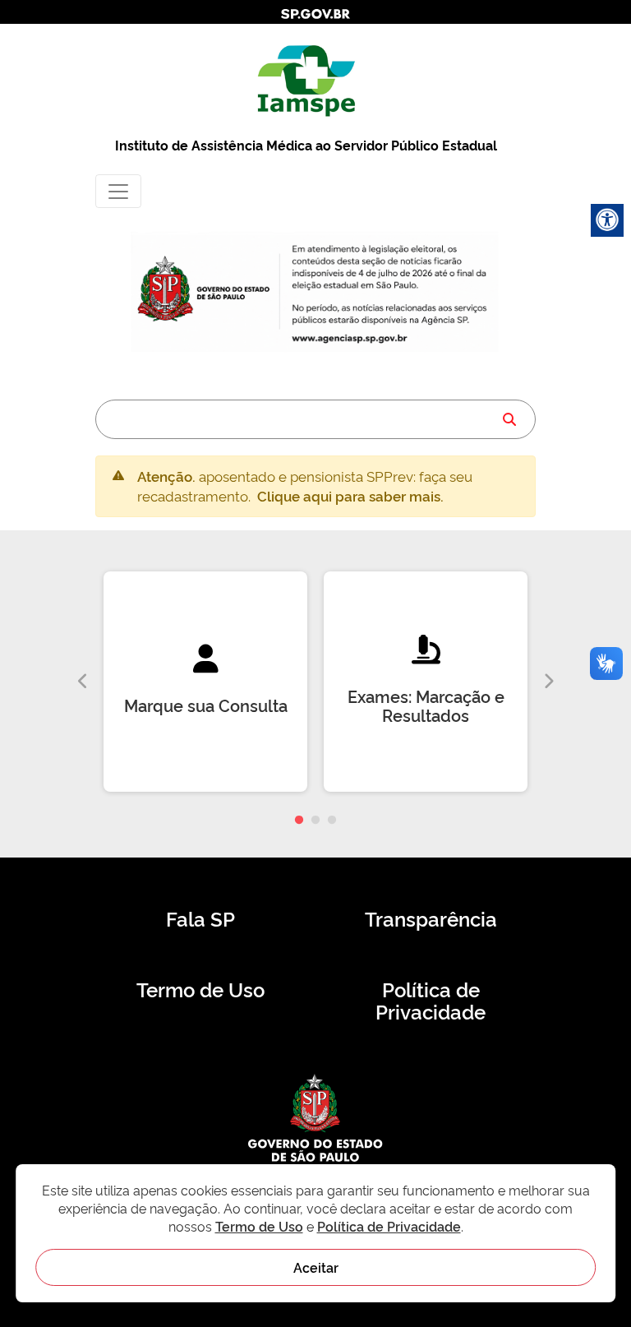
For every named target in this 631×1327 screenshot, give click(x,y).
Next (548, 681)
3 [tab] (332, 820)
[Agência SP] (351, 339)
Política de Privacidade (430, 1001)
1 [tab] (299, 820)
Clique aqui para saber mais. (350, 495)
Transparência (431, 918)
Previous (83, 681)
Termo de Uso (200, 989)
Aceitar (316, 1267)
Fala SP (200, 918)
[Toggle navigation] (118, 191)
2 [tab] (315, 820)
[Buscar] (509, 419)
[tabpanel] (205, 681)
